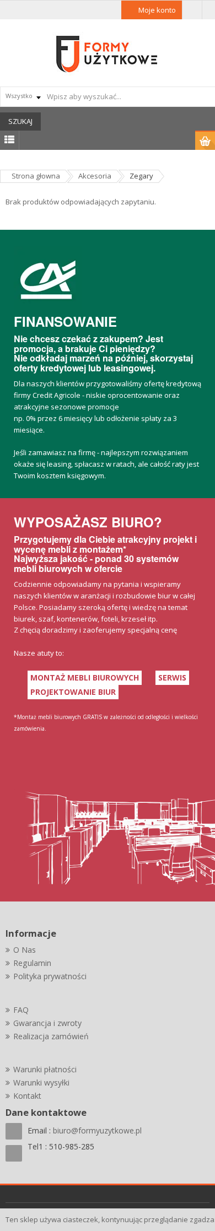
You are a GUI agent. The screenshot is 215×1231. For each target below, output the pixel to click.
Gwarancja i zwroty (47, 1023)
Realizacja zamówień (51, 1036)
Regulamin (32, 963)
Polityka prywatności (50, 976)
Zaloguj (192, 10)
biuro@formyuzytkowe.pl (97, 1130)
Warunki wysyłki (41, 1082)
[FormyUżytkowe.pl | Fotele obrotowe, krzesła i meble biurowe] (107, 53)
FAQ (21, 1010)
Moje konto (157, 10)
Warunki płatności (45, 1069)
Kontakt (27, 1095)
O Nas (24, 949)
